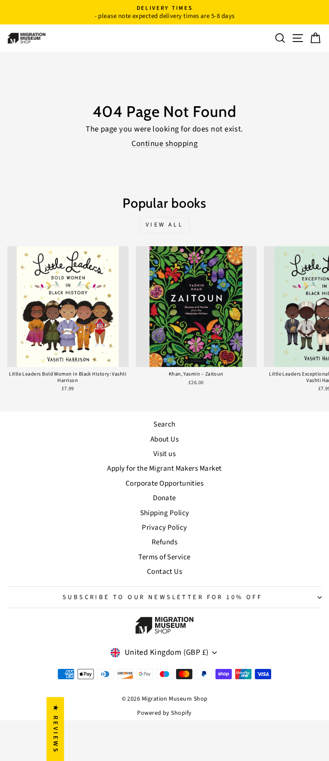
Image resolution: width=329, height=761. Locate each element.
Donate (164, 498)
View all (164, 225)
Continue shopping (165, 143)
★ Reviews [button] (55, 728)
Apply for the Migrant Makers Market (164, 468)
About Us (164, 439)
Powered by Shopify (164, 713)
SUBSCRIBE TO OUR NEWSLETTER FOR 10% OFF (162, 597)
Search (164, 424)
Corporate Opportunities (165, 483)
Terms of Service (164, 557)
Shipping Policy (164, 513)
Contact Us (164, 572)
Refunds (164, 542)
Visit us (164, 454)
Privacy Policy (164, 527)
